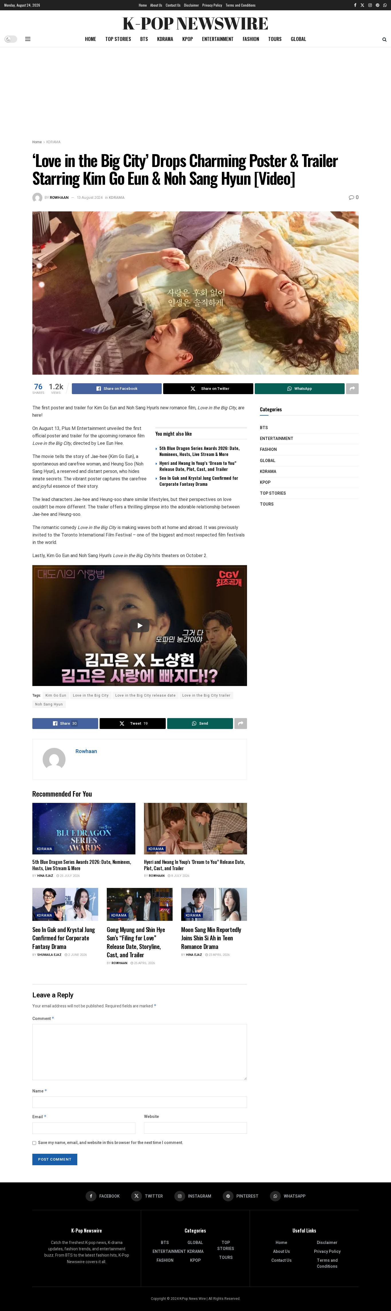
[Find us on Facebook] (355, 5)
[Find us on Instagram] (370, 5)
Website (151, 1117)
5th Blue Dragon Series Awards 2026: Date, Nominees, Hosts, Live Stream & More (199, 451)
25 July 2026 (69, 875)
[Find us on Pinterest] (377, 5)
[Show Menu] (27, 39)
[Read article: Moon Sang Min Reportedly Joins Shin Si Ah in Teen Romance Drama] (214, 904)
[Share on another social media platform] (352, 388)
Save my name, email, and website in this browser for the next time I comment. (110, 1143)
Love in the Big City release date (145, 695)
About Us (156, 5)
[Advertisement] (195, 90)
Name (39, 1091)
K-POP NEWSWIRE (195, 21)
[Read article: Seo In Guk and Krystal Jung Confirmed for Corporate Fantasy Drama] (65, 904)
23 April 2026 (219, 954)
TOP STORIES (118, 38)
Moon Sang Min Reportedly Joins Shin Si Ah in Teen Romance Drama (211, 938)
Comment (43, 1019)
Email (39, 1117)
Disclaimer (191, 5)
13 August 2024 (89, 197)
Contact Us (173, 5)
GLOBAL (298, 38)
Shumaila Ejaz (49, 954)
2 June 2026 (77, 954)
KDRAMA (165, 38)
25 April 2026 (144, 963)
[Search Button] (384, 39)
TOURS (275, 38)
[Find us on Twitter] (362, 5)
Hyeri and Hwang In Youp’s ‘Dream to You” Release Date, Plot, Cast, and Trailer (197, 466)
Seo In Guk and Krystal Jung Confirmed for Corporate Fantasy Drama (198, 481)
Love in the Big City (91, 695)
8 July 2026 (179, 875)
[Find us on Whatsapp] (385, 5)
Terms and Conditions (241, 5)
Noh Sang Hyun (49, 704)
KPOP (187, 38)
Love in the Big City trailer (206, 695)
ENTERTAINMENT (218, 38)
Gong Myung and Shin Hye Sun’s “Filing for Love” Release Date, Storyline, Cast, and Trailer (136, 942)
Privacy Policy (212, 5)
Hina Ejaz (45, 875)
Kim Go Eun (56, 695)
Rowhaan (59, 197)
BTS (144, 38)
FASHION (251, 38)
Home (143, 5)
